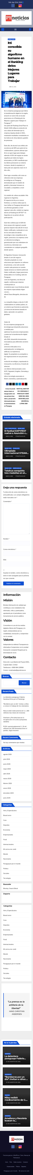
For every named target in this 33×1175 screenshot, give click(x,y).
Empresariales (17, 468)
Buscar (6, 676)
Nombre (6, 539)
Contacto (25, 1162)
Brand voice (11, 39)
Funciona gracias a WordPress (11, 1155)
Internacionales (8, 844)
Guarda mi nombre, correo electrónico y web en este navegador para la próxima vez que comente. (16, 575)
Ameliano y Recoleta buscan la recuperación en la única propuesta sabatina (15, 719)
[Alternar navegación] (15, 29)
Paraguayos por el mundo (12, 864)
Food (5, 839)
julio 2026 (6, 759)
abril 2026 (6, 774)
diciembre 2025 (8, 793)
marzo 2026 (7, 778)
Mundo (5, 854)
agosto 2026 (7, 754)
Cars (5, 820)
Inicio (6, 1162)
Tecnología (16, 448)
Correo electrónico (9, 549)
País (11, 1162)
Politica (5, 868)
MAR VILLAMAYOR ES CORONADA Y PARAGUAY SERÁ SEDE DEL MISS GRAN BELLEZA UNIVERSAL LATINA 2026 (23, 396)
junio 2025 (6, 798)
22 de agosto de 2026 (13, 1061)
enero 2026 (7, 788)
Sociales (6, 873)
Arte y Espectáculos (10, 428)
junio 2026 (6, 764)
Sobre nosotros (17, 1162)
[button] (27, 29)
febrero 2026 (7, 783)
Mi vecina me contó (9, 849)
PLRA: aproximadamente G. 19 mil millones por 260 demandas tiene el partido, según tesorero (15, 728)
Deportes (6, 825)
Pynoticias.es (20, 436)
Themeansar (16, 1157)
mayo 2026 (7, 769)
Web (4, 560)
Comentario (7, 501)
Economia (6, 830)
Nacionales (7, 859)
